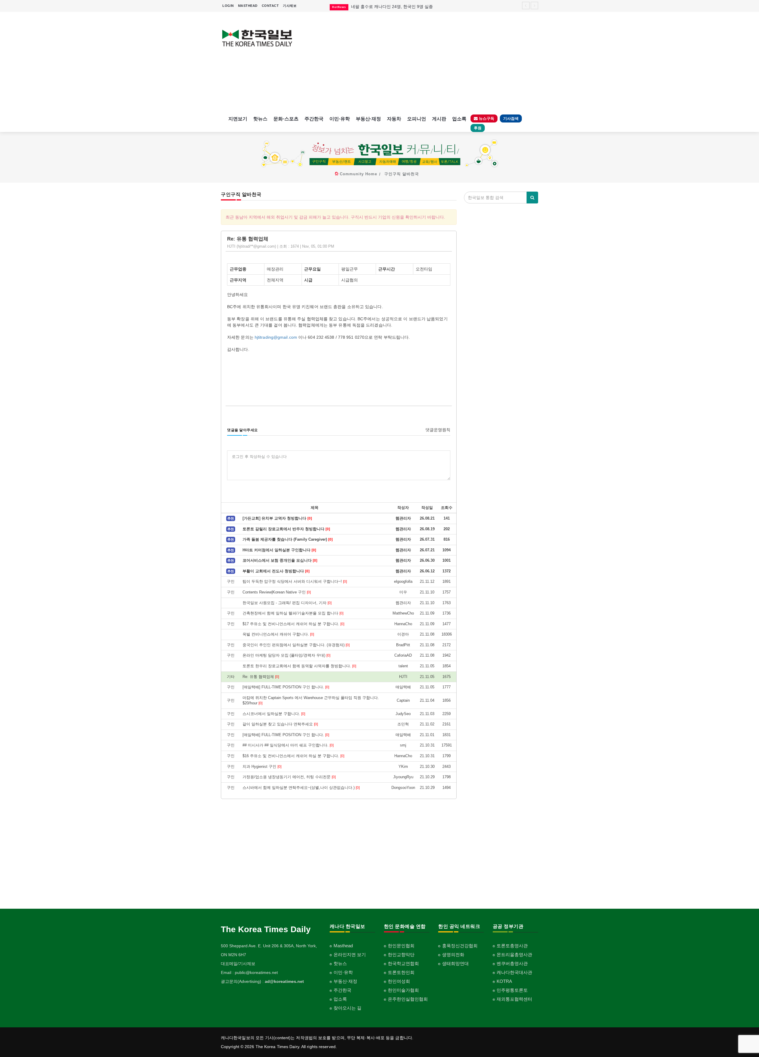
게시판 (439, 118)
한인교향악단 (401, 954)
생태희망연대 (455, 963)
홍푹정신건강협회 (460, 945)
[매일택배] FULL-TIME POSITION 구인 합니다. (286, 687)
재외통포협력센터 (514, 999)
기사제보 (289, 5)
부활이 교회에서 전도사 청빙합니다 (276, 571)
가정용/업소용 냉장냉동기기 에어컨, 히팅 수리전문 (289, 777)
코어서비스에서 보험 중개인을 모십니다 (280, 560)
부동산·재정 (368, 118)
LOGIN (228, 5)
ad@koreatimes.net (284, 981)
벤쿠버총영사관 (512, 963)
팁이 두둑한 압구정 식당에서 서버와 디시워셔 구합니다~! (295, 581)
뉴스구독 (486, 118)
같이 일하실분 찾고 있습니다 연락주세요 (280, 724)
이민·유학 (339, 118)
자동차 (394, 118)
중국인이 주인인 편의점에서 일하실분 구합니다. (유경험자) (296, 645)
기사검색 (511, 118)
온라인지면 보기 (350, 954)
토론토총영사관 (512, 945)
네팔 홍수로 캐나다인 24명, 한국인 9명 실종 (392, 6)
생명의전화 (453, 954)
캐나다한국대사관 (514, 972)
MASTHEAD (248, 5)
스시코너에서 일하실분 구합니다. (274, 713)
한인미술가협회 (403, 990)
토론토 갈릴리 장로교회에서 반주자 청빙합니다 (286, 529)
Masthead (343, 945)
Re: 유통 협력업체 (261, 676)
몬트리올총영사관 (514, 954)
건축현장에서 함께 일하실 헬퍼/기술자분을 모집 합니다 (293, 613)
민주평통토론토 (512, 990)
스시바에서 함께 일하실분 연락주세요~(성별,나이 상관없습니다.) (301, 787)
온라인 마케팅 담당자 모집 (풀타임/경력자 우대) (286, 655)
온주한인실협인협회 (408, 999)
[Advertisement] (420, 62)
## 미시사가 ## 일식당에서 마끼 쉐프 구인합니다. (288, 745)
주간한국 (313, 118)
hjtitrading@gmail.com (276, 337)
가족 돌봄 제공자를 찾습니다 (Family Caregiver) (288, 539)
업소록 (459, 118)
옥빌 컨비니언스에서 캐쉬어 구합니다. (278, 634)
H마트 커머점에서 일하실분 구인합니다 (279, 550)
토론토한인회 (401, 972)
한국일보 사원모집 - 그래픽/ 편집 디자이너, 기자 (287, 603)
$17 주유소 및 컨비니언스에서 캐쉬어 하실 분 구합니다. (293, 624)
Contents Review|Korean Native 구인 (277, 592)
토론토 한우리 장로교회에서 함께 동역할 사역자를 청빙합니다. (299, 666)
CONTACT (270, 5)
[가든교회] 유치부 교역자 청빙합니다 (277, 518)
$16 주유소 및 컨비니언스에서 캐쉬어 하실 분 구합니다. (293, 756)
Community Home (358, 174)
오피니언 (416, 118)
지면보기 (237, 118)
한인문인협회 (401, 945)
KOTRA (504, 981)
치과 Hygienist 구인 (262, 766)
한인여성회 (399, 981)
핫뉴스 (260, 118)
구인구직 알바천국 (401, 174)
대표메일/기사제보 (238, 963)
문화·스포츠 (286, 118)
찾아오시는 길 (347, 1007)
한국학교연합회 (403, 963)
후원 (477, 128)
